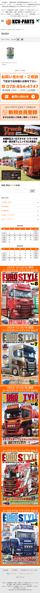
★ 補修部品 (5, 210)
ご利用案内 (14, 570)
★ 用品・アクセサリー (8, 215)
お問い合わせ (20, 577)
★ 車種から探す (11, 29)
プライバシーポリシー (26, 573)
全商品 (3, 29)
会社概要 (5, 570)
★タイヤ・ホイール (7, 219)
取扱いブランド (11, 573)
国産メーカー (20, 29)
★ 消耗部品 (5, 206)
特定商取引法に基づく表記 (29, 570)
